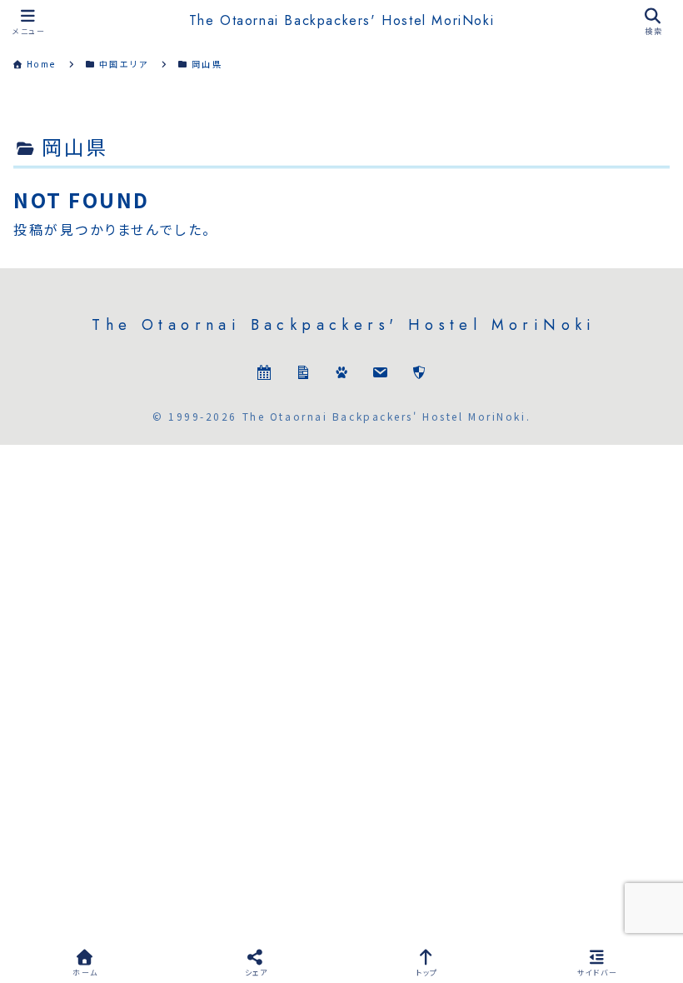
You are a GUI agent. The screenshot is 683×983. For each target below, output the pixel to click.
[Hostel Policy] (419, 374)
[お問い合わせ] (379, 374)
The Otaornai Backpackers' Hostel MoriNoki (342, 21)
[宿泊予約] (264, 374)
